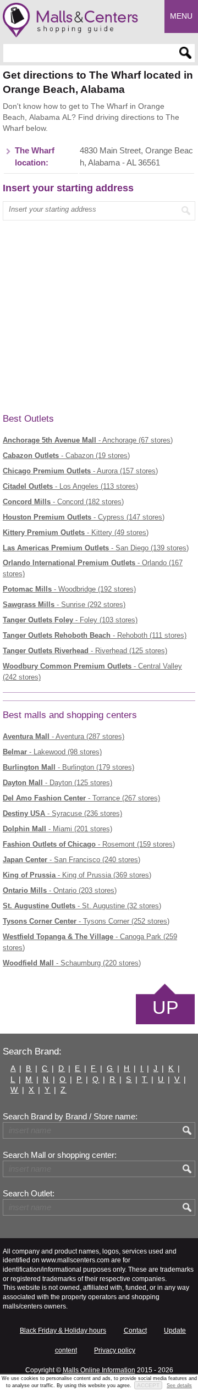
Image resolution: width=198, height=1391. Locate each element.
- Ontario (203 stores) (60, 890)
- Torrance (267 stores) (81, 798)
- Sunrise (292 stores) (64, 604)
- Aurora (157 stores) (80, 471)
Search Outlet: (28, 1193)
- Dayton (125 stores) (57, 783)
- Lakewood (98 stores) (52, 752)
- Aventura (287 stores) (63, 736)
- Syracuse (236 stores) (62, 813)
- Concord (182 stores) (63, 502)
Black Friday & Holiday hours (63, 1330)
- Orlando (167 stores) (93, 568)
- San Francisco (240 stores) (71, 859)
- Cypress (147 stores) (83, 517)
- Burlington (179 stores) (68, 767)
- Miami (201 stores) (57, 829)
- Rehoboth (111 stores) (94, 635)
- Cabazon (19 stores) (66, 455)
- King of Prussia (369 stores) (77, 875)
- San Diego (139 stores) (96, 548)
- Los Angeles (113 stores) (70, 486)
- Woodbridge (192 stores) (69, 589)
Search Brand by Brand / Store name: (70, 1116)
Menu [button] (181, 16)
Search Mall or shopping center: (60, 1155)
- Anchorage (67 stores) (88, 440)
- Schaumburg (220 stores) (72, 963)
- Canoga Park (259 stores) (90, 942)
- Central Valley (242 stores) (92, 671)
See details (179, 1385)
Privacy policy (114, 1350)
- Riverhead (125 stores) (85, 651)
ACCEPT (148, 1385)
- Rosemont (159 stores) (89, 844)
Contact (135, 1330)
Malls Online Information (99, 1370)
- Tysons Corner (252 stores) (86, 921)
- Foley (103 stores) (70, 620)
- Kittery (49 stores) (75, 532)
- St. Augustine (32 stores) (82, 906)
